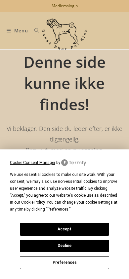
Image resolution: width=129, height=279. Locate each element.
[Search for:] (34, 30)
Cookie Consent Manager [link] (32, 162)
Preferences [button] (58, 209)
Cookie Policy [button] (33, 202)
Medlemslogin (65, 6)
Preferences (65, 262)
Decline (64, 245)
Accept (64, 229)
